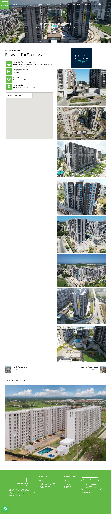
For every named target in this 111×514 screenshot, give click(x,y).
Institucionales (43, 482)
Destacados (42, 487)
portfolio (45, 27)
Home (38, 27)
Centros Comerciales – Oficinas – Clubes (49, 483)
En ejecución (67, 485)
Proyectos (58, 4)
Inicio (40, 4)
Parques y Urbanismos (45, 485)
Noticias (87, 4)
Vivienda (53, 27)
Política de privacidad (86, 492)
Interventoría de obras (44, 486)
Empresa (48, 4)
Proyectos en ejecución (73, 4)
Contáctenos (97, 4)
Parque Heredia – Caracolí (55, 421)
